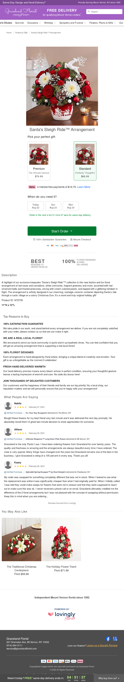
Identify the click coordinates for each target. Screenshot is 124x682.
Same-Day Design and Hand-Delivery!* (24, 2)
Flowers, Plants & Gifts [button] (101, 22)
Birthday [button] (49, 22)
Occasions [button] (33, 22)
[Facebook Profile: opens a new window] (108, 638)
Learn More (83, 187)
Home (9, 32)
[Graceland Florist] (21, 12)
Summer (19, 22)
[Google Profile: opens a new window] (115, 638)
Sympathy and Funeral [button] (71, 22)
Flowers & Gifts (21, 32)
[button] (115, 668)
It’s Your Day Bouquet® (36, 412)
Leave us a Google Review (102, 645)
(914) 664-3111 (14, 645)
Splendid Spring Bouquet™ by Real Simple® (46, 471)
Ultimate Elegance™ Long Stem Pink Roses (46, 438)
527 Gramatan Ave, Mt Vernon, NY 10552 (27, 642)
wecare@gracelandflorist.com (21, 648)
